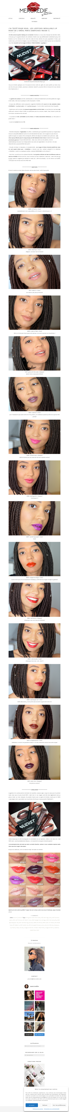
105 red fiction (17, 920)
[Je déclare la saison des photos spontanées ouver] (29, 1027)
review (21, 927)
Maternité (57, 18)
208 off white (38, 922)
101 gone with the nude (33, 917)
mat (17, 927)
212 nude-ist (24, 925)
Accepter (32, 1105)
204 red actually (51, 920)
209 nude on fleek (48, 922)
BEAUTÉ (16, 917)
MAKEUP (20, 917)
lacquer (56, 925)
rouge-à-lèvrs (49, 927)
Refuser (44, 1105)
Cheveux (21, 18)
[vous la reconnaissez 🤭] (40, 1006)
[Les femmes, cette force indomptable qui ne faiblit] (40, 995)
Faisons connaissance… (34, 943)
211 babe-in (16, 925)
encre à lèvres (49, 925)
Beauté (33, 18)
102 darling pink (46, 917)
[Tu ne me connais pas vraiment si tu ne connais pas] (29, 1016)
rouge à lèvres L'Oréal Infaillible (34, 927)
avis (42, 925)
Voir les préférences (59, 1105)
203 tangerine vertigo (39, 920)
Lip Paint (43, 43)
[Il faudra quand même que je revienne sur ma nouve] (40, 1016)
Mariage (44, 18)
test (38, 930)
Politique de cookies (38, 1108)
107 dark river (27, 920)
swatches (33, 930)
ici (14, 36)
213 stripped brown (35, 925)
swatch (56, 927)
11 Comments (34, 915)
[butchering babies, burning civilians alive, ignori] (29, 1006)
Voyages (34, 21)
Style (10, 18)
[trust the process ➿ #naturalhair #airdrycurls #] (29, 995)
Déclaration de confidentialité (51, 1108)
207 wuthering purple (26, 922)
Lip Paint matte (20, 106)
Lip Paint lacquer (31, 106)
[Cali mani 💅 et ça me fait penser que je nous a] (40, 1027)
